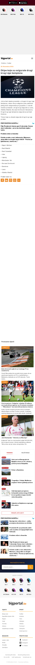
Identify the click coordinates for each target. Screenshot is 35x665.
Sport (21, 609)
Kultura (4, 626)
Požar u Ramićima (17, 470)
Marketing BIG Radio (10, 655)
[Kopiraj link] (18, 180)
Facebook (24, 640)
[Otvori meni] (32, 58)
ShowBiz (4, 645)
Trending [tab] (9, 452)
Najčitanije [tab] (25, 452)
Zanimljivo (5, 647)
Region (4, 619)
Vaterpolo (22, 628)
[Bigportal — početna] (7, 58)
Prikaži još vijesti (17, 513)
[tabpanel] (17, 485)
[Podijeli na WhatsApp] (14, 180)
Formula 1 (22, 626)
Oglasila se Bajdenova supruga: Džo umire (22, 504)
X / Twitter (25, 645)
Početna (3, 63)
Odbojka (21, 621)
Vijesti (4, 609)
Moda (3, 642)
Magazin (5, 636)
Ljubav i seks (5, 640)
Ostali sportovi (23, 631)
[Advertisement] (17, 35)
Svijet (3, 621)
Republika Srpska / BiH (8, 616)
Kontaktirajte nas (27, 657)
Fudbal (9, 63)
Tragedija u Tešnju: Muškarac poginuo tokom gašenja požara (22, 481)
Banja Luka (5, 614)
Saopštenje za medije (7, 628)
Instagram (25, 643)
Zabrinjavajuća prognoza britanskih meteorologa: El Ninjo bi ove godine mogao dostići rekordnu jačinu (22, 494)
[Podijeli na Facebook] (2, 180)
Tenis (20, 619)
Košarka (21, 616)
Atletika (21, 623)
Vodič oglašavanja (16, 657)
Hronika (4, 623)
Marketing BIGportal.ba (24, 655)
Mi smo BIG (7, 657)
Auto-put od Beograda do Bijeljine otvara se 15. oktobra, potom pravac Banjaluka (21, 461)
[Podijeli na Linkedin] (6, 180)
